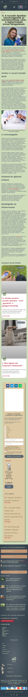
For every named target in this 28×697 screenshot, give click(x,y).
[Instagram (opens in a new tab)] (20, 2)
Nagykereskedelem (5, 633)
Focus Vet (19, 236)
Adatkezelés (4, 645)
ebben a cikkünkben (14, 188)
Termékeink (4, 636)
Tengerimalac (9, 430)
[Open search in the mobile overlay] (25, 7)
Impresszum (4, 649)
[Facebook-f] (11, 694)
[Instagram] (14, 694)
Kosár (3, 632)
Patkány (8, 437)
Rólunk (3, 635)
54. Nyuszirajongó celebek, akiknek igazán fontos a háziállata (16, 598)
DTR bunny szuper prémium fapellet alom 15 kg (9, 475)
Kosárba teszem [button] (9, 486)
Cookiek (3, 647)
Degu (7, 433)
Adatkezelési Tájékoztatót (23, 561)
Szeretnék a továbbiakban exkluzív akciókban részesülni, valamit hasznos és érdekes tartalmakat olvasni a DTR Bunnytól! (13, 452)
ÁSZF (3, 643)
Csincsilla (8, 428)
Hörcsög (8, 432)
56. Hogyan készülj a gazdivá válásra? (14, 579)
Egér (7, 435)
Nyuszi (8, 426)
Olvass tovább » (6, 316)
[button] (14, 7)
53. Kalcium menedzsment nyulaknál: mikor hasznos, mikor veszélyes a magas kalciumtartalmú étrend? (16, 607)
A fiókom (4, 627)
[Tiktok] (16, 694)
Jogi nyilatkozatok (5, 630)
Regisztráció (4, 634)
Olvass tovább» (7, 502)
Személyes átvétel (5, 653)
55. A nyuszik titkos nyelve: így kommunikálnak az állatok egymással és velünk (13, 514)
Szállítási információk (6, 651)
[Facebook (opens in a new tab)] (8, 2)
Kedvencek (4, 631)
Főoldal (3, 629)
